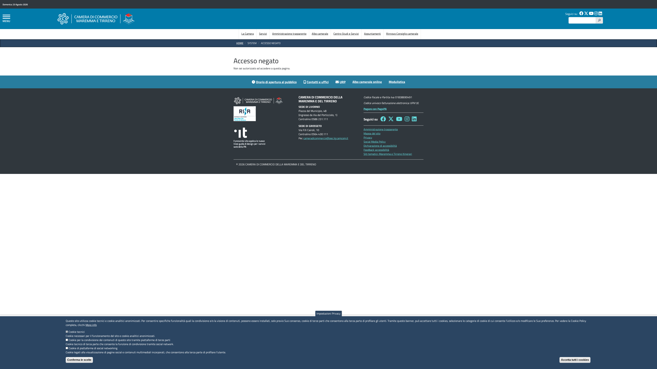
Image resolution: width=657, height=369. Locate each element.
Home (239, 43)
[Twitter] (586, 14)
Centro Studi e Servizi (346, 34)
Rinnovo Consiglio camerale (402, 34)
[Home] (95, 18)
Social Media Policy (375, 142)
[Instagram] (596, 14)
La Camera (247, 34)
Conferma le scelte (79, 359)
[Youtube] (591, 14)
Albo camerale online (367, 81)
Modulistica (397, 81)
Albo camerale (320, 34)
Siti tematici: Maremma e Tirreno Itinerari (388, 154)
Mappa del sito (372, 133)
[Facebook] (581, 14)
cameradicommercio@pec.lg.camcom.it (325, 138)
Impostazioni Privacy (328, 313)
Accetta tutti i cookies (575, 359)
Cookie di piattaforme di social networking (93, 348)
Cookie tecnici (77, 332)
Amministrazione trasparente (289, 34)
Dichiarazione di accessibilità (380, 146)
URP (343, 81)
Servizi (263, 34)
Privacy (368, 137)
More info (91, 325)
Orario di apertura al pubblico (276, 81)
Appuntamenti (372, 34)
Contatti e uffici (318, 81)
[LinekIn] (600, 14)
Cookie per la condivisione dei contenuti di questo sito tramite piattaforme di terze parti (119, 340)
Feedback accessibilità (376, 150)
